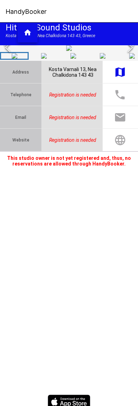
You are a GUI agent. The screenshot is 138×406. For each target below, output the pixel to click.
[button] (28, 32)
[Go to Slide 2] (43, 56)
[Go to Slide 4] (102, 56)
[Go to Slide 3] (73, 56)
